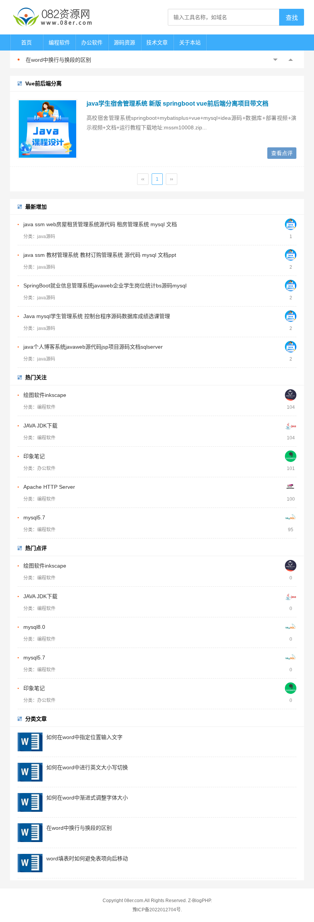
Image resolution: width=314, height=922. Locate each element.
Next (290, 59)
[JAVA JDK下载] (290, 425)
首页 (26, 42)
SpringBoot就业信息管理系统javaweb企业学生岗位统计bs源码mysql (104, 285)
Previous (275, 59)
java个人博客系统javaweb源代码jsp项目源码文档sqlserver (93, 347)
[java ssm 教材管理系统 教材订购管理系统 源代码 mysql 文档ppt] (290, 255)
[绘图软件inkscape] (290, 395)
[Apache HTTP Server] (290, 487)
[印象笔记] (290, 456)
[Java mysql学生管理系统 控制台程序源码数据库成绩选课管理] (290, 316)
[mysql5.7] (290, 517)
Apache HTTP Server (49, 487)
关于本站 (190, 42)
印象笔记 (34, 456)
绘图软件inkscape (44, 395)
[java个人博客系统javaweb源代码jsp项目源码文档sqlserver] (290, 346)
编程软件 (59, 42)
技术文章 (157, 42)
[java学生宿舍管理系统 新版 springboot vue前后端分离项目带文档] (47, 129)
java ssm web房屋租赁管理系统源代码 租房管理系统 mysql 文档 (100, 224)
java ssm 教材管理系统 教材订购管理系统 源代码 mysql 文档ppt (99, 255)
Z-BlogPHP (199, 900)
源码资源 (124, 42)
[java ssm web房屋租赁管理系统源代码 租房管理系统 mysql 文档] (290, 224)
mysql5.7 (34, 517)
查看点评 (282, 153)
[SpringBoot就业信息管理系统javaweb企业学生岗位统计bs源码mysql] (290, 285)
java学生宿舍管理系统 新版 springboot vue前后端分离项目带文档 (177, 103)
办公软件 (92, 42)
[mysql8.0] (290, 627)
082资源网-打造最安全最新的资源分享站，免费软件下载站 (52, 17)
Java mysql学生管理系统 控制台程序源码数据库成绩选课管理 (96, 316)
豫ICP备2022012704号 (156, 909)
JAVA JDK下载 (40, 426)
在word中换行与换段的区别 (58, 60)
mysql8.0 (34, 627)
